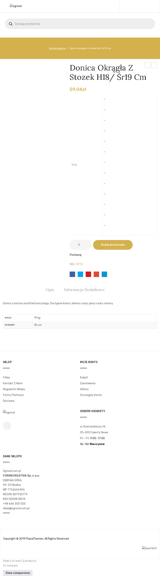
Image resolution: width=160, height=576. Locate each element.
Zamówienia (87, 383)
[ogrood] (16, 6)
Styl (74, 164)
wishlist (141, 6)
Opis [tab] (50, 289)
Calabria (112, 132)
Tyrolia (112, 227)
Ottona (112, 185)
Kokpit (84, 377)
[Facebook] (72, 274)
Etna (112, 153)
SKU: (72, 264)
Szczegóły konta (91, 395)
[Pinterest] (88, 274)
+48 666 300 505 (14, 503)
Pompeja (112, 195)
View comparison (18, 573)
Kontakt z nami (13, 383)
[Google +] (96, 274)
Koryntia (112, 164)
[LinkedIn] (104, 274)
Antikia (112, 101)
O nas (6, 377)
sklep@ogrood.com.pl (16, 508)
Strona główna (57, 48)
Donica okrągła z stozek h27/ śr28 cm (154, 65)
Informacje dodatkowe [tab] (84, 289)
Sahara (112, 206)
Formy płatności (13, 395)
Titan (112, 216)
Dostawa (8, 401)
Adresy (84, 389)
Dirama (112, 143)
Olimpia (112, 174)
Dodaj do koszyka (113, 244)
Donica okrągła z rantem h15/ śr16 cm (147, 65)
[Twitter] (80, 274)
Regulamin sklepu (14, 389)
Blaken (112, 122)
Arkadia (112, 111)
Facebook (7, 426)
